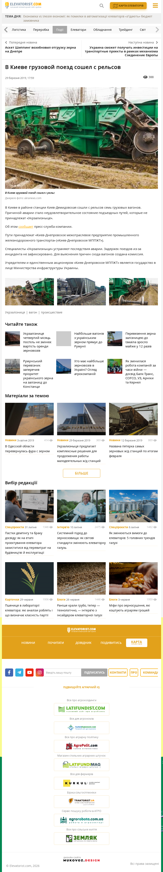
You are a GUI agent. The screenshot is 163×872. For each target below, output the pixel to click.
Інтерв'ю (63, 527)
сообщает (25, 226)
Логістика (19, 30)
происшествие (51, 312)
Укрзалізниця (15, 312)
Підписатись (94, 672)
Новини (10, 440)
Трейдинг (126, 30)
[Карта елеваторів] (137, 643)
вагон (33, 312)
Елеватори (78, 30)
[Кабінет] (82, 653)
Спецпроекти (14, 527)
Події (59, 30)
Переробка (41, 30)
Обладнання (102, 30)
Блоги (61, 599)
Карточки (12, 599)
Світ (143, 30)
